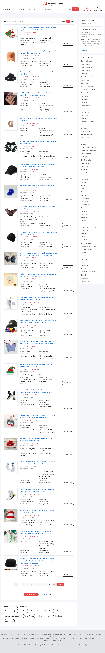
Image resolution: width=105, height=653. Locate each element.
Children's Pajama (86, 67)
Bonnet (83, 185)
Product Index (90, 634)
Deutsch (54, 638)
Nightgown (84, 99)
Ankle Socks (85, 112)
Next (60, 584)
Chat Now (48, 594)
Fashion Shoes (36, 611)
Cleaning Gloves (86, 93)
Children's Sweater (86, 61)
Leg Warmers (85, 128)
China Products (14, 634)
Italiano (48, 638)
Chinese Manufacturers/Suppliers (30, 634)
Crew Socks (84, 125)
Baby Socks (84, 115)
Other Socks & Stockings (88, 147)
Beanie (83, 237)
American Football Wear (88, 150)
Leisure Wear (9, 611)
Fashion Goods (22, 611)
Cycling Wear (85, 157)
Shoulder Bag (85, 281)
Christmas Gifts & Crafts (88, 246)
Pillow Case (84, 278)
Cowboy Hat (85, 192)
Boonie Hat (84, 211)
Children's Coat (85, 64)
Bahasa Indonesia (56, 640)
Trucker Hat (84, 208)
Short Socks (85, 138)
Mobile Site (99, 634)
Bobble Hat (84, 240)
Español (17, 638)
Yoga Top (84, 176)
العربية (69, 638)
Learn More (85, 50)
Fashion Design (62, 611)
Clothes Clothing (43, 616)
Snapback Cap (85, 205)
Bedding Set (85, 265)
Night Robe (84, 96)
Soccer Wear (85, 163)
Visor (82, 224)
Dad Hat (83, 195)
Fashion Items (57, 616)
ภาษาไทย (91, 638)
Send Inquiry (68, 44)
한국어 (75, 638)
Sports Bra (84, 166)
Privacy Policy (83, 645)
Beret (82, 189)
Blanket (83, 269)
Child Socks (84, 118)
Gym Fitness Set (86, 160)
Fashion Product (29, 616)
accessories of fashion (12, 616)
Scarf (82, 109)
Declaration (74, 645)
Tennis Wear (85, 170)
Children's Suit (85, 71)
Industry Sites (68, 634)
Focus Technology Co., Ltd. (39, 645)
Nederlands (62, 638)
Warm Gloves (85, 83)
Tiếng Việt (46, 640)
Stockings (84, 144)
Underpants (84, 179)
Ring (82, 262)
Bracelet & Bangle (86, 249)
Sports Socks (85, 141)
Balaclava (84, 233)
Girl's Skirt (84, 74)
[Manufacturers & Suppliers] (52, 4)
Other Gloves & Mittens (88, 90)
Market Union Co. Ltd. (88, 21)
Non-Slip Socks (85, 131)
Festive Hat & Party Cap (88, 227)
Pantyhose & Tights (87, 134)
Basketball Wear (86, 154)
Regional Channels (79, 634)
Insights (52, 636)
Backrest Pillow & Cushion (89, 272)
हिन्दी (86, 638)
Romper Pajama (86, 106)
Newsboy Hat (85, 198)
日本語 (81, 638)
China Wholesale (46, 634)
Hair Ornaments (86, 256)
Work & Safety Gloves (88, 86)
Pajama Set (84, 102)
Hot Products (4, 634)
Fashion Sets (9, 621)
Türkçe (98, 638)
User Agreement (64, 645)
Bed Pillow (84, 275)
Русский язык (40, 638)
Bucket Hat (84, 214)
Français (31, 638)
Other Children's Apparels (89, 77)
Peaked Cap (85, 201)
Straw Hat (84, 217)
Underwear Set (85, 182)
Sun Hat (83, 221)
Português (24, 638)
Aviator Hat (84, 230)
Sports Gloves (85, 80)
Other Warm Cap (86, 243)
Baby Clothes (49, 611)
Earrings (83, 253)
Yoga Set (84, 173)
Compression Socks (87, 122)
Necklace (84, 259)
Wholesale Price (57, 634)
